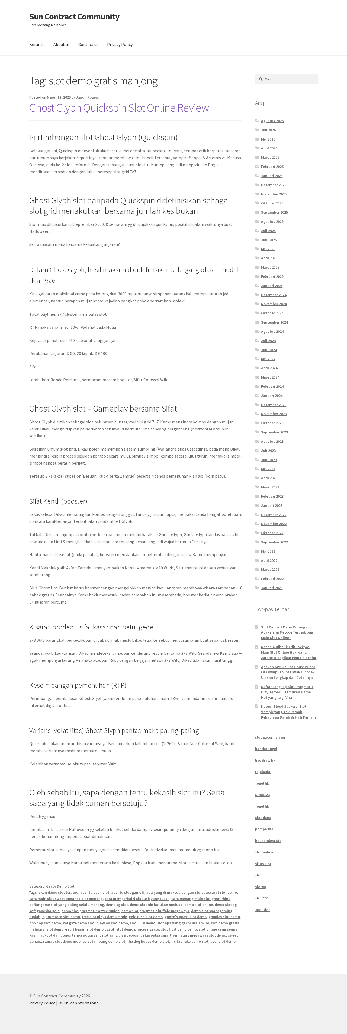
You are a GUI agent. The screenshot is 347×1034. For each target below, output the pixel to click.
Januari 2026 (271, 175)
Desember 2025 (273, 184)
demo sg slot (117, 904)
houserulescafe (268, 840)
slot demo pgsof (100, 929)
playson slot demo (112, 923)
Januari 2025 (271, 285)
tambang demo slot (108, 941)
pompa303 (264, 829)
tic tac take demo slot (189, 941)
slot (258, 875)
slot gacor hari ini (270, 737)
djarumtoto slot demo (61, 916)
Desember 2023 (273, 404)
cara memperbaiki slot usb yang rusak (137, 898)
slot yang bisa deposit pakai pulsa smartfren (140, 935)
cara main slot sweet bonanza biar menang (66, 898)
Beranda (37, 44)
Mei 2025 (268, 248)
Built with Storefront (78, 1003)
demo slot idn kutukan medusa (156, 904)
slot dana (263, 817)
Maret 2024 (270, 377)
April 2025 (269, 258)
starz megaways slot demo (203, 935)
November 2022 (274, 523)
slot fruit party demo (179, 929)
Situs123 (262, 794)
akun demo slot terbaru (58, 892)
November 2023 (274, 413)
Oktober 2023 (272, 422)
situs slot (263, 863)
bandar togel (266, 748)
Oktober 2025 (272, 203)
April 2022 (269, 560)
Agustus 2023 (272, 441)
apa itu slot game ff (127, 892)
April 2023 (269, 477)
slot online (264, 852)
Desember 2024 (273, 294)
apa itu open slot (94, 892)
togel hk (262, 783)
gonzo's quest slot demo (186, 916)
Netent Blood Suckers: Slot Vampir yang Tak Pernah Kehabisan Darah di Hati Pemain (288, 712)
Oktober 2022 (272, 532)
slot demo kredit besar (65, 929)
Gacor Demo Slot (60, 886)
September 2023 (274, 432)
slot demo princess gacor (137, 929)
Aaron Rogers (87, 97)
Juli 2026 (268, 130)
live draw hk (265, 760)
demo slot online (198, 904)
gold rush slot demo (146, 916)
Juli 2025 (268, 230)
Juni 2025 (269, 239)
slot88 (260, 886)
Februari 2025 (272, 276)
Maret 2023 (270, 487)
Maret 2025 (270, 267)
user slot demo (223, 941)
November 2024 (274, 303)
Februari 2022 (272, 578)
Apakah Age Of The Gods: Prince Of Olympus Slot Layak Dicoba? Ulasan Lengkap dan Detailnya (288, 672)
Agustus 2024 (272, 331)
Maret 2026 (270, 157)
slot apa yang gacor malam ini (183, 923)
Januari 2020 (271, 587)
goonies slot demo (224, 916)
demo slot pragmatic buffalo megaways (155, 910)
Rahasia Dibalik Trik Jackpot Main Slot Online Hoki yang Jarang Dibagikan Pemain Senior (288, 652)
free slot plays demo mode (104, 916)
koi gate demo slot (79, 923)
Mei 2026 (268, 139)
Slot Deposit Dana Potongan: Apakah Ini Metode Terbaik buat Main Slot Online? (288, 632)
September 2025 (274, 212)
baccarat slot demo (220, 892)
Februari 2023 (272, 496)
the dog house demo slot (148, 941)
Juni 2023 (269, 459)
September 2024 (274, 322)
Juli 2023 (268, 450)
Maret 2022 (270, 569)
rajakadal (263, 771)
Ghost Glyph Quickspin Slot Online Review (119, 107)
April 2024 (269, 368)
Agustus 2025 (272, 221)
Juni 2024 (269, 349)
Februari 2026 (272, 166)
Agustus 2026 (272, 120)
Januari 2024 (271, 395)
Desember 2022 (273, 514)
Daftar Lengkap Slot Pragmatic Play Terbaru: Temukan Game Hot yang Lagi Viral (287, 692)
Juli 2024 (268, 340)
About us (61, 44)
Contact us (88, 44)
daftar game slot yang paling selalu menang (66, 904)
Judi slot (262, 909)
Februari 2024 (272, 386)
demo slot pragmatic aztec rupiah (91, 910)
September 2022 (274, 542)
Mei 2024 (268, 358)
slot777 (261, 898)
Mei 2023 (268, 468)
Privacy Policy (120, 44)
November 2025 (274, 194)
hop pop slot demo (45, 923)
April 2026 (269, 148)
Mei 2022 (268, 551)
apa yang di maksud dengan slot (174, 892)
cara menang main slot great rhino (200, 898)
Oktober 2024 (272, 313)
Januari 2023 (271, 505)
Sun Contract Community (74, 16)
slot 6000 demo (142, 923)
